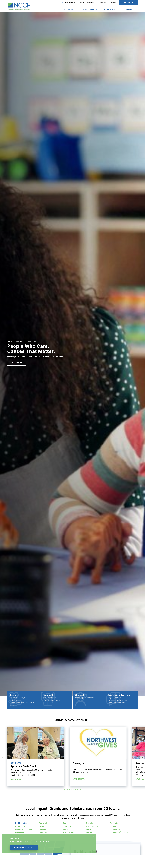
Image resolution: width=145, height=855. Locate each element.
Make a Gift (68, 9)
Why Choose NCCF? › (115, 698)
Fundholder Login (69, 2)
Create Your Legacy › (17, 698)
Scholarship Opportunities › (84, 698)
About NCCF (109, 9)
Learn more (16, 363)
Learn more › (79, 779)
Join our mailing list (24, 847)
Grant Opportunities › (50, 698)
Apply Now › (16, 780)
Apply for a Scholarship (86, 2)
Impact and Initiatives (88, 9)
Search (113, 2)
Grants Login (103, 2)
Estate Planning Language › (117, 700)
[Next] (142, 758)
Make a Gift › (14, 700)
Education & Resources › (51, 700)
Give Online (128, 2)
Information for (127, 9)
